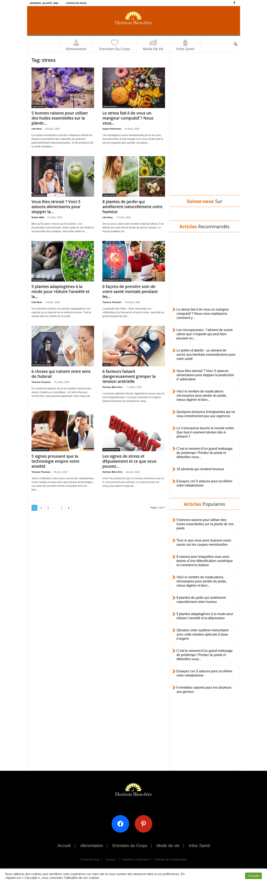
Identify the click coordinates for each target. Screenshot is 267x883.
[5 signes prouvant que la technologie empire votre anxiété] (62, 431)
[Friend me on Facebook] (122, 823)
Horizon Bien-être (112, 387)
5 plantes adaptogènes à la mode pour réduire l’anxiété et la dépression (204, 616)
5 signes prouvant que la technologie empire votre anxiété (55, 461)
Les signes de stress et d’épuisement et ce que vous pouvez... (129, 461)
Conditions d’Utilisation (136, 859)
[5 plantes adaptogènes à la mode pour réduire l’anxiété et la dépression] (62, 261)
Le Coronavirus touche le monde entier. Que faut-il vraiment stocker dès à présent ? (205, 432)
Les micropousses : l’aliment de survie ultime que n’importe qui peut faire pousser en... (204, 334)
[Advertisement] (204, 128)
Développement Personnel (116, 279)
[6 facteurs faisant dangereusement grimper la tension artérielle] (133, 346)
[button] (235, 44)
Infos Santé (185, 48)
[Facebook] (234, 3)
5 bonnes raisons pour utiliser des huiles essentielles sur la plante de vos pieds (205, 524)
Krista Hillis (37, 217)
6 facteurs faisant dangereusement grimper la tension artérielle (129, 376)
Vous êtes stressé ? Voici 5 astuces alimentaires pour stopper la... (56, 206)
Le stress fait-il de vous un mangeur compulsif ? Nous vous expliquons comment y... (202, 314)
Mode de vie (153, 48)
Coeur (106, 364)
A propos (110, 859)
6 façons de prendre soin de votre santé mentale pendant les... (130, 291)
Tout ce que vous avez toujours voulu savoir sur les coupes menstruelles (203, 542)
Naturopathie (39, 279)
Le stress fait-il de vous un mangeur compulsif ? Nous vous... (127, 118)
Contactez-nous (76, 3)
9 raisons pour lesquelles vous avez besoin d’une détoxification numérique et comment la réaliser (204, 561)
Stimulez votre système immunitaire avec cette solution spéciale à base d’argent (202, 634)
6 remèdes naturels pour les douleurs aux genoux (203, 689)
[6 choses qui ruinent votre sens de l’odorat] (62, 346)
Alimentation (76, 48)
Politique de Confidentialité (171, 859)
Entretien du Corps (114, 48)
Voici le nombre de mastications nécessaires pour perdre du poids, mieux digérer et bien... (201, 395)
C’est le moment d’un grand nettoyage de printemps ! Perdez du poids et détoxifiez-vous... (204, 453)
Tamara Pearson (111, 302)
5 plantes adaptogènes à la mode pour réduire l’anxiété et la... (60, 291)
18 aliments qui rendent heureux (200, 469)
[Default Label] (145, 823)
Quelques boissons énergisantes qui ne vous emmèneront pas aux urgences (205, 414)
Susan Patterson (111, 128)
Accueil (64, 845)
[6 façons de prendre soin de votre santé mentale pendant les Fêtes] (133, 261)
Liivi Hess (36, 128)
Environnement (40, 449)
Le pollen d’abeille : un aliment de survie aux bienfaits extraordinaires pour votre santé (206, 355)
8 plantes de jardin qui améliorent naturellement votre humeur (132, 206)
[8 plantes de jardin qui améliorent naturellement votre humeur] (133, 176)
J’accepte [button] (253, 875)
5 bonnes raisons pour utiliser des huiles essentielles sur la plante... (59, 118)
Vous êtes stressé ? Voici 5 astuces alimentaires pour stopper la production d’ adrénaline (205, 375)
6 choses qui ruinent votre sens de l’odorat (61, 374)
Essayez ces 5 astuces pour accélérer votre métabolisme (204, 483)
